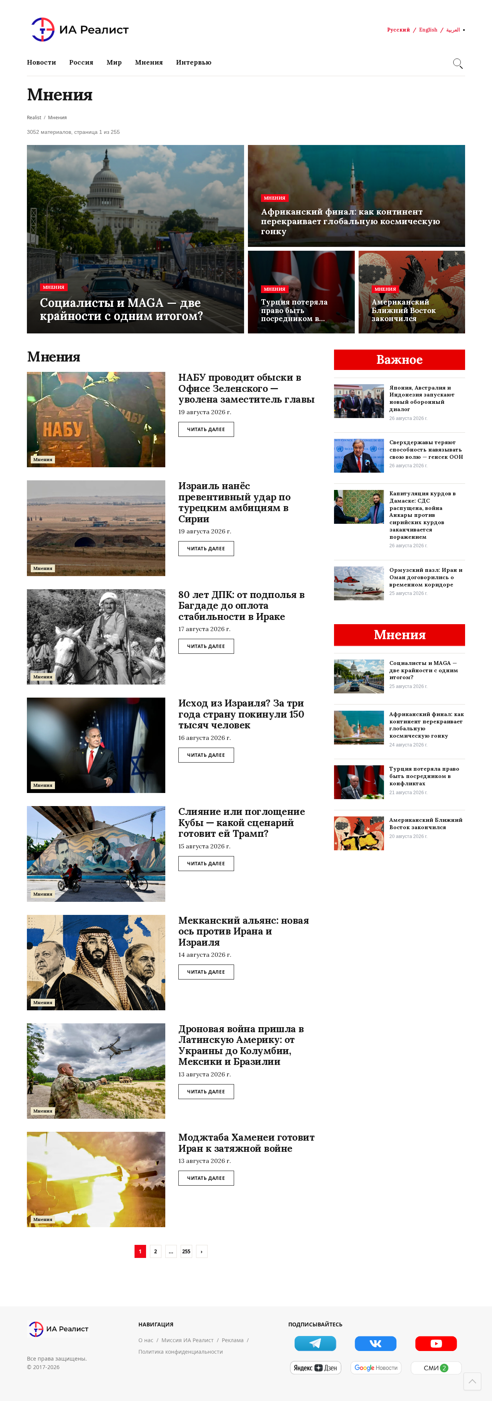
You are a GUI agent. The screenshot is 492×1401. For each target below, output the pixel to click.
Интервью (193, 62)
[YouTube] (436, 1343)
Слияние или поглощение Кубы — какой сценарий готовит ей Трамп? (241, 822)
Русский (398, 30)
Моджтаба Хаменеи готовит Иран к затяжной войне (246, 1142)
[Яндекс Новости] (315, 1368)
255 (186, 1251)
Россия (81, 62)
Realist (34, 117)
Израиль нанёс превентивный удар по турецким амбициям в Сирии (234, 502)
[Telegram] (315, 1343)
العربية (453, 30)
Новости (41, 62)
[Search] (457, 62)
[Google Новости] (376, 1368)
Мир (114, 62)
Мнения (149, 62)
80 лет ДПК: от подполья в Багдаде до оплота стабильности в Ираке (241, 605)
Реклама (233, 1340)
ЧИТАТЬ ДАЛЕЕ (206, 429)
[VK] (376, 1343)
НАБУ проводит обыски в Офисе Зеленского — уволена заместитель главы (246, 388)
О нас (145, 1340)
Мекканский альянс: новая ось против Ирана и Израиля (243, 931)
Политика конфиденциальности (180, 1351)
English (428, 30)
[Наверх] (472, 1381)
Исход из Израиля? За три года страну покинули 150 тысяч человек (241, 714)
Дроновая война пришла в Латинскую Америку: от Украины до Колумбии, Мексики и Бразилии (241, 1045)
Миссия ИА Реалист (187, 1340)
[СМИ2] (436, 1368)
